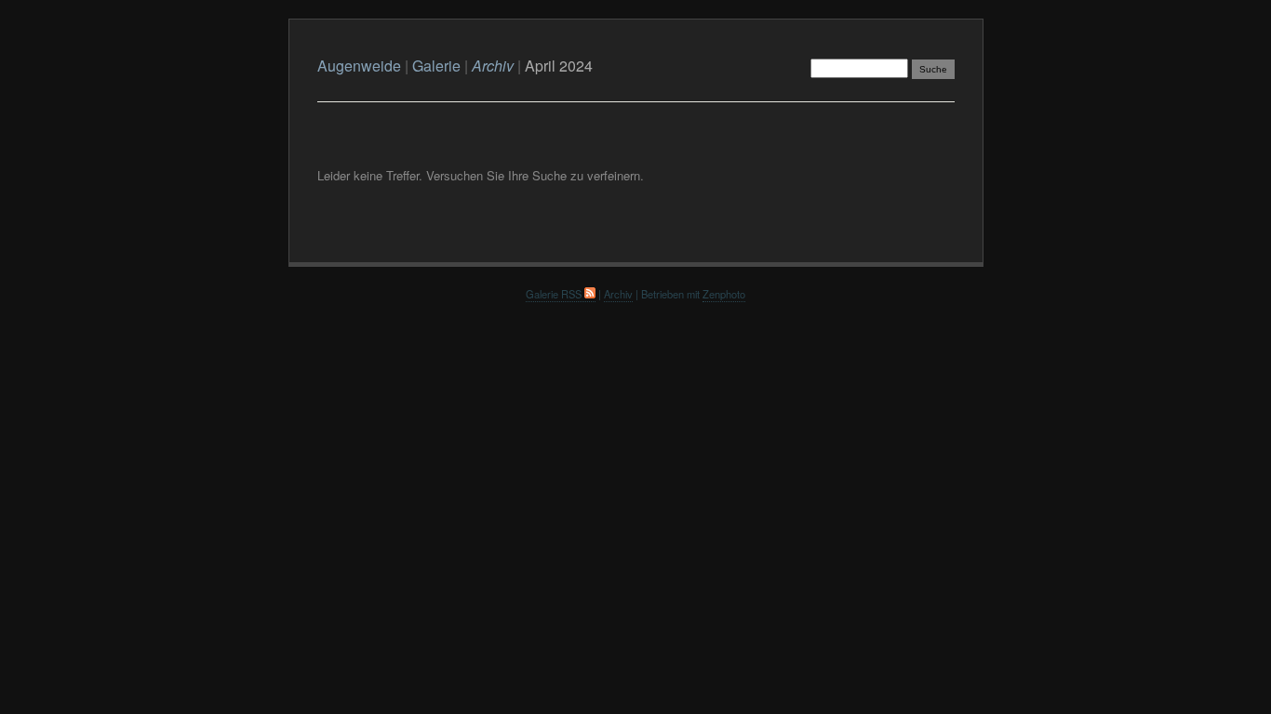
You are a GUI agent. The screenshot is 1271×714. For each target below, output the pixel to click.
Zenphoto (723, 293)
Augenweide (359, 65)
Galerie (436, 65)
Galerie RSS (555, 293)
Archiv (618, 293)
